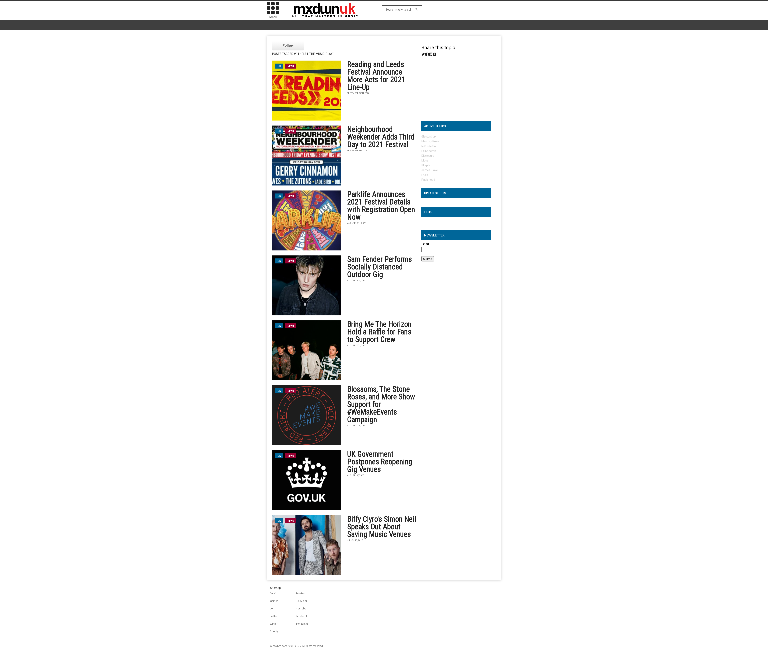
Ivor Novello (428, 146)
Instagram (302, 623)
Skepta (425, 165)
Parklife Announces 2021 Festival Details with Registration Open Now (381, 205)
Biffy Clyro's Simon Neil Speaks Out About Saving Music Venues (381, 527)
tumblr (273, 623)
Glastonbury (429, 136)
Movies (300, 593)
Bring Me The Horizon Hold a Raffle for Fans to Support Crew (379, 332)
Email (425, 244)
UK (271, 608)
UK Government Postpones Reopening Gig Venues (379, 462)
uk (279, 66)
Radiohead (428, 179)
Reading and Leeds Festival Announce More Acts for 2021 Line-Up (376, 76)
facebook (302, 616)
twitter (273, 616)
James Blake (429, 170)
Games (274, 600)
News (291, 66)
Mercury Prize (430, 141)
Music (273, 593)
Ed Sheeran (428, 151)
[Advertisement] (456, 87)
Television (302, 600)
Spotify (274, 631)
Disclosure (427, 155)
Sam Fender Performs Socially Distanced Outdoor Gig (379, 267)
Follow (288, 45)
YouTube (301, 608)
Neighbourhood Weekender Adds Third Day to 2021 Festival (380, 137)
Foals (424, 174)
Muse (424, 160)
